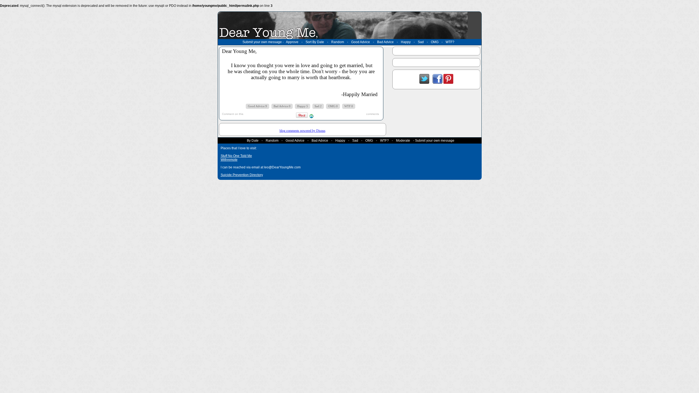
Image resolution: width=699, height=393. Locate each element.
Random (337, 42)
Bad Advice (385, 42)
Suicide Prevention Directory (242, 175)
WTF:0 (348, 106)
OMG (435, 42)
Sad (421, 42)
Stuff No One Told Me (236, 156)
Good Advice (360, 42)
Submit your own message (262, 42)
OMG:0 (333, 106)
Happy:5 (302, 106)
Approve (292, 42)
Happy (406, 42)
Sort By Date (315, 42)
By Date (253, 140)
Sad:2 (318, 106)
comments (372, 113)
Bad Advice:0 (282, 106)
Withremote (229, 160)
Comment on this (232, 113)
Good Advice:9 (257, 106)
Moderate (403, 140)
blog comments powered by (302, 131)
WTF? (450, 42)
